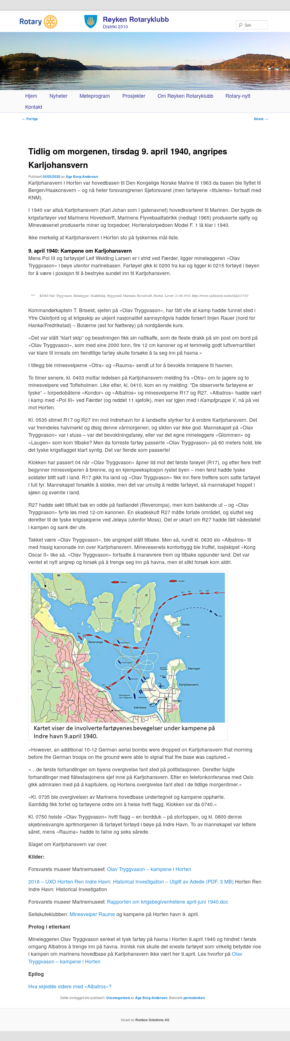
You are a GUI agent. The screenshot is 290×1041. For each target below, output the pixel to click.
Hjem (31, 95)
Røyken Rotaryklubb (136, 19)
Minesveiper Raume (92, 913)
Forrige (30, 118)
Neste (261, 118)
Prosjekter (133, 95)
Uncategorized (118, 997)
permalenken (194, 997)
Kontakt (33, 106)
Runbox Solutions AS (152, 1019)
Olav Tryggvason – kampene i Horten (149, 868)
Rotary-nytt (237, 95)
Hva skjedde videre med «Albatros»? (70, 986)
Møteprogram (95, 95)
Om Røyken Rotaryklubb (185, 95)
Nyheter (58, 95)
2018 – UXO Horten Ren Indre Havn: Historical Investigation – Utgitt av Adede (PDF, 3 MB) (131, 881)
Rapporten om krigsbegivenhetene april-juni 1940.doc (167, 901)
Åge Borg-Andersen (82, 176)
